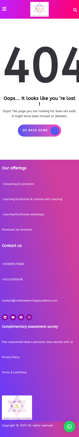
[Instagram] (29, 317)
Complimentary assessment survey (30, 326)
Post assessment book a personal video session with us (37, 342)
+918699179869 (13, 264)
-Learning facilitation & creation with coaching (32, 199)
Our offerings (14, 168)
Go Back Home (35, 130)
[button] (69, 426)
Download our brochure (17, 229)
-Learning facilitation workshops (23, 214)
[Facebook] (21, 317)
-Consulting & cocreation (18, 184)
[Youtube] (13, 317)
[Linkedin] (5, 317)
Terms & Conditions (14, 372)
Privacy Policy (10, 357)
